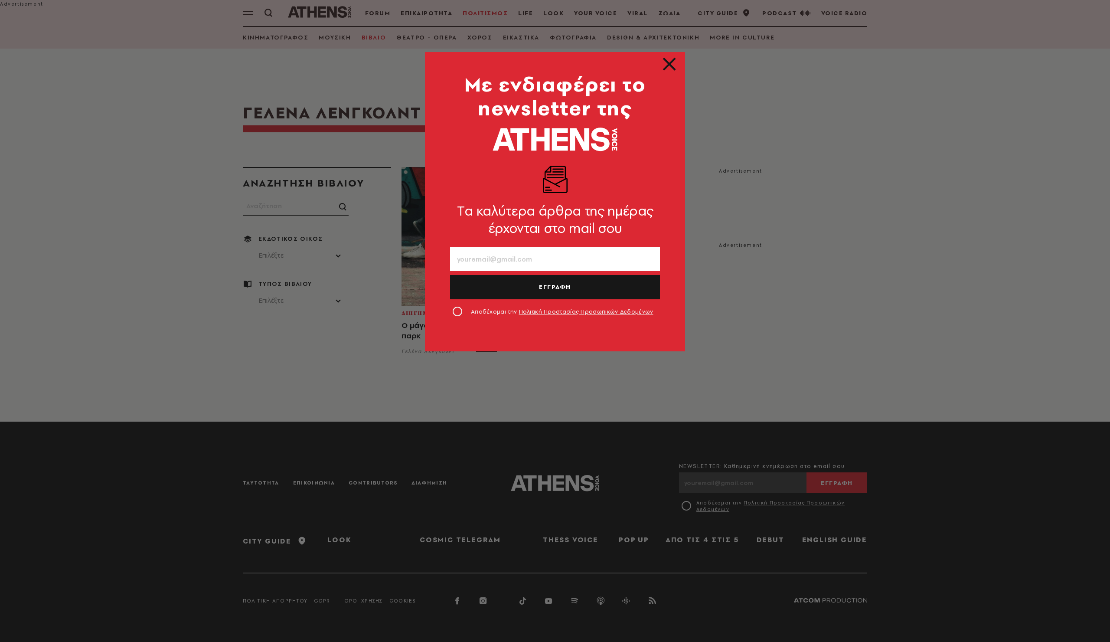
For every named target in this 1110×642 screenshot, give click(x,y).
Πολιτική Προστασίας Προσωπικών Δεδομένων (586, 311)
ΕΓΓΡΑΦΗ (555, 287)
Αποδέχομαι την (562, 311)
